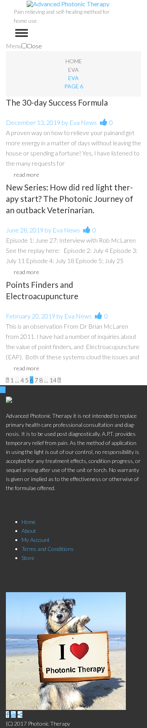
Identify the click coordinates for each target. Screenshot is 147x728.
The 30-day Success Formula (57, 102)
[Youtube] (13, 714)
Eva (73, 69)
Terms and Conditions (48, 548)
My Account (36, 539)
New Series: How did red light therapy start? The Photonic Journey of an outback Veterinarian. (69, 198)
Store (28, 557)
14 (52, 380)
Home (73, 61)
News (89, 122)
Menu (14, 45)
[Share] (20, 714)
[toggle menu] (21, 33)
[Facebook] (7, 714)
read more (26, 174)
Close (34, 45)
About (29, 530)
